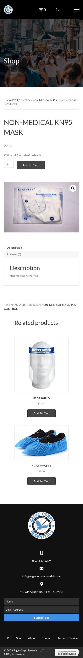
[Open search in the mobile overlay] (58, 9)
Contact (47, 638)
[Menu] (76, 9)
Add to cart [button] (41, 413)
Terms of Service (68, 638)
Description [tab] (14, 247)
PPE (7, 637)
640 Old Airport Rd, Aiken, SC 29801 (42, 591)
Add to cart (31, 165)
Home (7, 100)
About (32, 638)
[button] (72, 188)
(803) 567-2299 (41, 560)
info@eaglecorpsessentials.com (41, 576)
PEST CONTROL (21, 100)
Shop (19, 638)
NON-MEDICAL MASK (45, 100)
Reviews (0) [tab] (14, 254)
